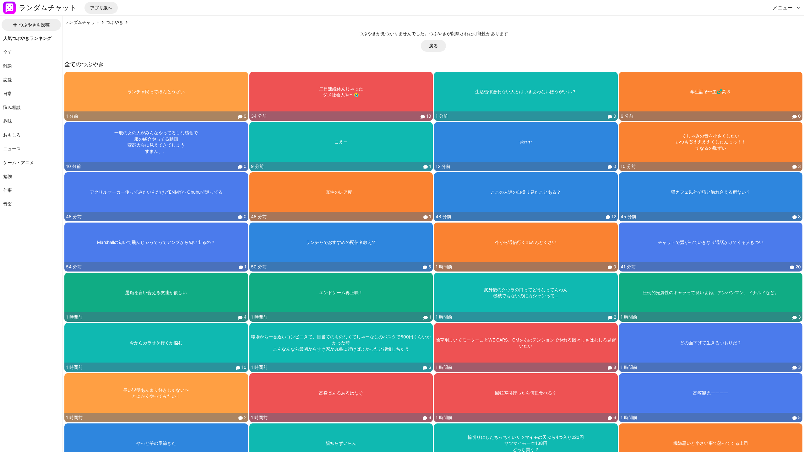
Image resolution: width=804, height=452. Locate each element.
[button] (101, 8)
